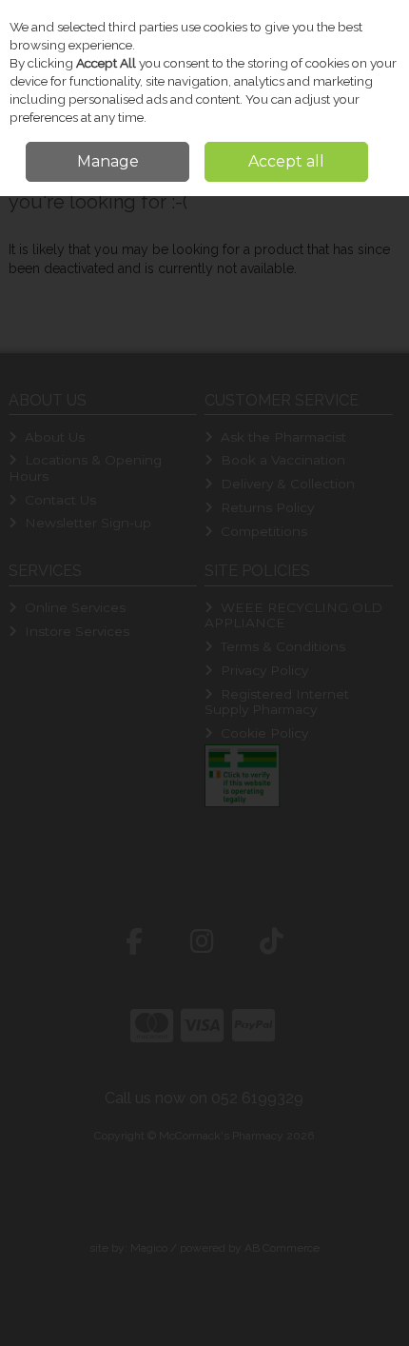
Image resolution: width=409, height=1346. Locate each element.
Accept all (286, 161)
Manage (108, 161)
